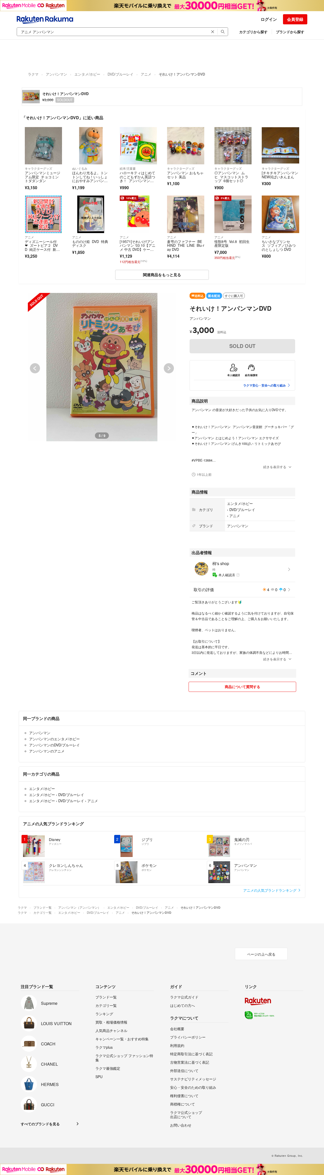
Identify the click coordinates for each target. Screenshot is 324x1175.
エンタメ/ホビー (87, 74)
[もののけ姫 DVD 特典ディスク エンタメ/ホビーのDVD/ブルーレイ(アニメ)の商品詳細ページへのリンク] (90, 214)
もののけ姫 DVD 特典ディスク (90, 243)
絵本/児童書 (128, 168)
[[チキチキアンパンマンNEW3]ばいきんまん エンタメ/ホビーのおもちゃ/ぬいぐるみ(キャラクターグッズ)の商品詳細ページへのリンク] (280, 145)
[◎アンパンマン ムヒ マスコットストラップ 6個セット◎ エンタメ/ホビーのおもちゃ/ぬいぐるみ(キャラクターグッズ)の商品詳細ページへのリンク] (233, 145)
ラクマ (33, 74)
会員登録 (295, 19)
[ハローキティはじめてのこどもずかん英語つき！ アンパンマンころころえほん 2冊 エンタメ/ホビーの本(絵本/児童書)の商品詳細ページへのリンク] (138, 145)
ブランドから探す (290, 31)
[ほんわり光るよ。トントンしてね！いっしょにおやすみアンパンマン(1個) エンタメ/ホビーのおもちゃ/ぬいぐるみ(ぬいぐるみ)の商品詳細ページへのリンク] (90, 145)
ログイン (269, 19)
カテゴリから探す (253, 31)
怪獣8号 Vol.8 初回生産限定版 (232, 243)
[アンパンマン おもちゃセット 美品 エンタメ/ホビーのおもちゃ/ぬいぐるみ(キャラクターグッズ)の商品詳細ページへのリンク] (185, 145)
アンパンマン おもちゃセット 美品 (185, 174)
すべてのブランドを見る (40, 1123)
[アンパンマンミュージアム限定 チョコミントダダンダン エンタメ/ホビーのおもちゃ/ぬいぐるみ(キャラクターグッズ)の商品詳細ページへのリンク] (43, 145)
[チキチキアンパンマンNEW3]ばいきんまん (280, 174)
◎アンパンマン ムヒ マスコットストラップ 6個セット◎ (231, 176)
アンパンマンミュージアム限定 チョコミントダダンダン (42, 176)
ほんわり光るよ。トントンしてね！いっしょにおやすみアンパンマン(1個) (90, 178)
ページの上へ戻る (261, 954)
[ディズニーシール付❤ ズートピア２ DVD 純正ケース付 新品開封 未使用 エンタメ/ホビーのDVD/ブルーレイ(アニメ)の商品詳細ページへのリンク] (43, 214)
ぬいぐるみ (79, 168)
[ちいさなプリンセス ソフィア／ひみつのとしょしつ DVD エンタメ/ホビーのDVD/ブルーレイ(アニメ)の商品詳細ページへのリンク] (280, 214)
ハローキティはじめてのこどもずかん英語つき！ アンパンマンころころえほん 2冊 (137, 178)
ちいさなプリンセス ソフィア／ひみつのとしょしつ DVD (279, 245)
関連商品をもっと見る (162, 274)
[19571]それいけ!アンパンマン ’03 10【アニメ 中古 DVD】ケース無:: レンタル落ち (137, 247)
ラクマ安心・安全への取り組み (264, 385)
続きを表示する (274, 466)
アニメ (146, 74)
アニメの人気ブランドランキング (270, 890)
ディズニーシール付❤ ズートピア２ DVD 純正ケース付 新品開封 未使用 (42, 247)
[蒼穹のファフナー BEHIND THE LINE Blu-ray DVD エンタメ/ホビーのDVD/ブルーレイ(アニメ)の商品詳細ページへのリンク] (185, 214)
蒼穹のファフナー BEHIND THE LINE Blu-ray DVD (185, 245)
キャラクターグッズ (38, 168)
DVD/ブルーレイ (120, 74)
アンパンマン (56, 74)
